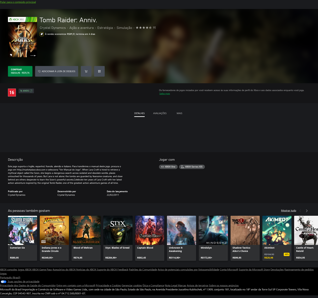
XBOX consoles (8, 269)
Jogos (3, 273)
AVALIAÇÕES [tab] (159, 113)
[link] (22, 238)
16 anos (24, 91)
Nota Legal (171, 285)
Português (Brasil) (10, 277)
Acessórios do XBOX (64, 269)
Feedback (122, 269)
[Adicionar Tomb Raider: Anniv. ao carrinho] (86, 71)
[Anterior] (300, 210)
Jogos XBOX (25, 269)
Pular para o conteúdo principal (18, 2)
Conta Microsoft (229, 269)
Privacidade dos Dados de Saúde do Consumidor (28, 285)
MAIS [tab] (179, 113)
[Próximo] (306, 210)
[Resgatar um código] (99, 71)
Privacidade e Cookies (108, 285)
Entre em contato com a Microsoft (75, 285)
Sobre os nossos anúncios (224, 285)
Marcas (182, 285)
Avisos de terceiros (197, 285)
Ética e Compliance (153, 285)
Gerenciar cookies (132, 285)
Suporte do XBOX (107, 269)
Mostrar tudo (288, 210)
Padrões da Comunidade (143, 269)
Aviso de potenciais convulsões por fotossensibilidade (188, 269)
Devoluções (277, 269)
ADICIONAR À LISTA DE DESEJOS (58, 71)
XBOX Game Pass (42, 269)
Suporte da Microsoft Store (254, 269)
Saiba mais (164, 93)
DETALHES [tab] (139, 113)
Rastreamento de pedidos (299, 269)
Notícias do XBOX (86, 269)
